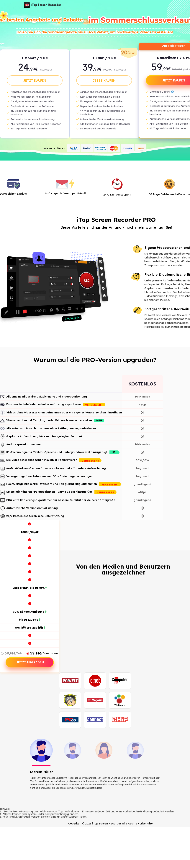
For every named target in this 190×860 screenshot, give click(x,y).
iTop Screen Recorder (42, 5)
